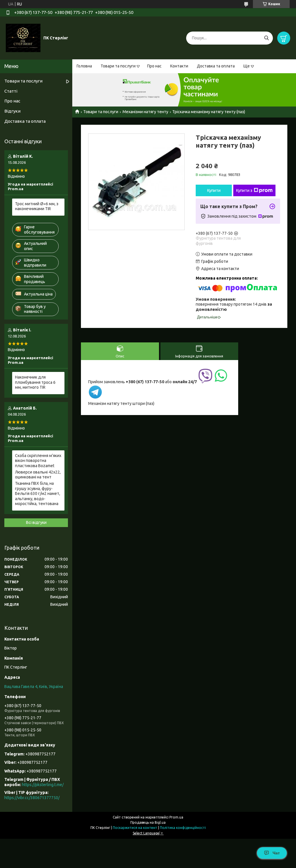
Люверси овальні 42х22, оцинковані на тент (38, 475)
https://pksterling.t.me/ (43, 784)
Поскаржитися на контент (135, 828)
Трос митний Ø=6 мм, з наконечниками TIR (36, 206)
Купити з (244, 190)
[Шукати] (266, 38)
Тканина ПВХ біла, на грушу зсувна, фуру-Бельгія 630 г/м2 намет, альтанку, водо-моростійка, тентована (37, 493)
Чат (276, 853)
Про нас (154, 66)
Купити (214, 190)
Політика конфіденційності (183, 828)
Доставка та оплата (216, 66)
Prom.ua (176, 817)
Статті (10, 91)
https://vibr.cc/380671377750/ (32, 797)
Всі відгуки (36, 522)
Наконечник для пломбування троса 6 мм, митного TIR (35, 382)
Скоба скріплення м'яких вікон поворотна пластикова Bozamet (38, 460)
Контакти (179, 66)
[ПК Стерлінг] (23, 37)
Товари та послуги (118, 66)
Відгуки (12, 111)
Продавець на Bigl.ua (148, 822)
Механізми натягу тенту (145, 111)
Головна (84, 66)
